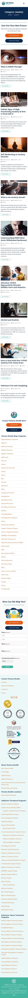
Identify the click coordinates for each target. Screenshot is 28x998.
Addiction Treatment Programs (10, 804)
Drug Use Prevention (7, 503)
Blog (2, 478)
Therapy (3, 582)
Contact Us (4, 689)
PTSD (2, 567)
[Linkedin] (16, 697)
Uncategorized (5, 589)
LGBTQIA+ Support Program (9, 871)
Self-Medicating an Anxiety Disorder (13, 155)
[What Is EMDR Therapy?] (14, 57)
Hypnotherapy (5, 906)
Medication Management (8, 539)
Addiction (4, 324)
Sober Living (4, 574)
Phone (6, 651)
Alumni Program (6, 881)
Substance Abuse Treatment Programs (12, 920)
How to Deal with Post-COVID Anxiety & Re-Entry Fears (14, 361)
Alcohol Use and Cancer (8, 468)
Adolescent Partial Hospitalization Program (13, 860)
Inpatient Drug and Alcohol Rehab (11, 807)
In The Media (5, 772)
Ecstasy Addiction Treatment (9, 972)
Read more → (6, 86)
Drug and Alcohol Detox (8, 825)
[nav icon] (23, 3)
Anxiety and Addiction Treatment (12, 839)
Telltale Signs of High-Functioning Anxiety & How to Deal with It (13, 111)
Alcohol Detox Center (9, 828)
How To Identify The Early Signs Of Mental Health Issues (13, 783)
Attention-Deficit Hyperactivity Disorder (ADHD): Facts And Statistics (13, 285)
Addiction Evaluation (7, 446)
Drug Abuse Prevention (7, 493)
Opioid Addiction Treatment (9, 965)
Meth (2, 550)
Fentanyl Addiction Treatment (9, 961)
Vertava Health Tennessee (8, 795)
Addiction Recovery (6, 450)
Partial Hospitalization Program (10, 814)
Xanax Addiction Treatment (9, 969)
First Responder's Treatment (9, 517)
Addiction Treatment (7, 453)
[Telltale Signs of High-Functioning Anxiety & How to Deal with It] (14, 99)
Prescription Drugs (6, 564)
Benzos (3, 475)
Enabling (3, 510)
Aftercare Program (6, 878)
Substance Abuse (6, 578)
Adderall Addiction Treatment (9, 439)
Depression (4, 485)
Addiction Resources (7, 779)
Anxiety (4, 71)
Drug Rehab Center (6, 500)
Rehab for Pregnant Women (9, 874)
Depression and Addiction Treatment (13, 835)
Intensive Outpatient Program (9, 532)
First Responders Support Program (11, 863)
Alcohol (3, 464)
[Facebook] (11, 697)
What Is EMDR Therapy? (11, 67)
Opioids (3, 557)
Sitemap (16, 989)
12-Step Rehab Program (7, 902)
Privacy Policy (18, 987)
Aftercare (4, 461)
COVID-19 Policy (6, 775)
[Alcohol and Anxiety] (14, 310)
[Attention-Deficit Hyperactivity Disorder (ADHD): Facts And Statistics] (14, 273)
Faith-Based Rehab (6, 514)
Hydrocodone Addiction (8, 525)
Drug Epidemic (5, 496)
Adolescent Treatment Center (9, 856)
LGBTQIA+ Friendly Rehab (8, 535)
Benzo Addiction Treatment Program (11, 934)
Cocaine (3, 482)
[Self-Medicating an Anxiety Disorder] (14, 144)
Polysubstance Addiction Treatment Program (14, 949)
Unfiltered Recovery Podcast (9, 788)
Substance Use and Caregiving (14, 385)
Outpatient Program (7, 821)
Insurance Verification (7, 685)
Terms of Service (21, 993)
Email (6, 644)
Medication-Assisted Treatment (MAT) (12, 542)
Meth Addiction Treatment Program (11, 942)
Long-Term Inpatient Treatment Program (14, 811)
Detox (3, 489)
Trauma (3, 585)
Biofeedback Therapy (7, 909)
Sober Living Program (9, 885)
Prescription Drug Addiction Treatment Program (12, 953)
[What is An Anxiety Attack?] (14, 187)
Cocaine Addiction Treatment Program (12, 931)
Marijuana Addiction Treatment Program (12, 938)
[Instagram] (14, 697)
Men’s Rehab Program (7, 892)
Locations (4, 682)
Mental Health (6, 292)
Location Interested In (11, 658)
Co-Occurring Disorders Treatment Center (13, 832)
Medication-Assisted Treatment (10, 849)
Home (10, 15)
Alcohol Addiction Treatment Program (12, 924)
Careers (3, 693)
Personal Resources (6, 560)
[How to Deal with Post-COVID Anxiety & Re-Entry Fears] (14, 350)
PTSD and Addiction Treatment (11, 842)
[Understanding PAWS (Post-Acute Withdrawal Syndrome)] (14, 228)
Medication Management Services (11, 853)
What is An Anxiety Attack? (13, 197)
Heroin (3, 521)
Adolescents (4, 457)
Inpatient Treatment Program (9, 528)
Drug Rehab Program (7, 927)
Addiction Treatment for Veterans (10, 867)
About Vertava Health (7, 768)
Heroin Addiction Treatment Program (12, 945)
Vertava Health (6, 69)
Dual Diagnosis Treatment (8, 507)
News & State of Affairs (7, 553)
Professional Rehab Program (9, 899)
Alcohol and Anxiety (10, 320)
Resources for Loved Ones (8, 571)
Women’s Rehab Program (8, 895)
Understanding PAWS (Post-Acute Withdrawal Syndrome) (14, 239)
